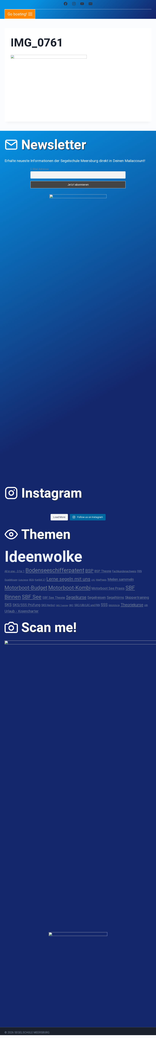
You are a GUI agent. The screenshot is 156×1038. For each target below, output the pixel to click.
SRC (71, 605)
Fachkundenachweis (124, 571)
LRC (93, 580)
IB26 (31, 579)
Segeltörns (115, 597)
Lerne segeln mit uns (68, 579)
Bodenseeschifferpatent (54, 570)
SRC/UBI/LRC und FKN (87, 605)
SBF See (31, 597)
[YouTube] (82, 3)
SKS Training (62, 605)
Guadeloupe (11, 579)
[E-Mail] (90, 3)
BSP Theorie (102, 571)
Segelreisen (96, 597)
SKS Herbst (48, 605)
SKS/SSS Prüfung (26, 605)
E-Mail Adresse (39, 169)
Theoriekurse (132, 604)
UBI (146, 605)
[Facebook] (65, 3)
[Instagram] (73, 3)
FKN (139, 571)
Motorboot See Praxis (108, 588)
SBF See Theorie (53, 597)
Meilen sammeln (120, 579)
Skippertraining (137, 597)
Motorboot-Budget (26, 588)
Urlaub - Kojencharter (22, 611)
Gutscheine (23, 580)
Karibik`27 (40, 579)
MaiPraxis (101, 579)
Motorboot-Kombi (69, 588)
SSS (104, 605)
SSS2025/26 (114, 605)
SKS (8, 605)
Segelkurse (76, 597)
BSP (89, 570)
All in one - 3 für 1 (15, 571)
